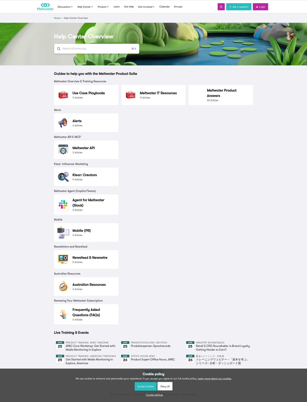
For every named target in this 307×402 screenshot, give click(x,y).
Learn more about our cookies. (215, 378)
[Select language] (221, 6)
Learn (117, 6)
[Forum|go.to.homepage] (45, 6)
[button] (153, 394)
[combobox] (96, 49)
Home (57, 18)
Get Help (129, 6)
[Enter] (57, 49)
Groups (178, 6)
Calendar (164, 6)
